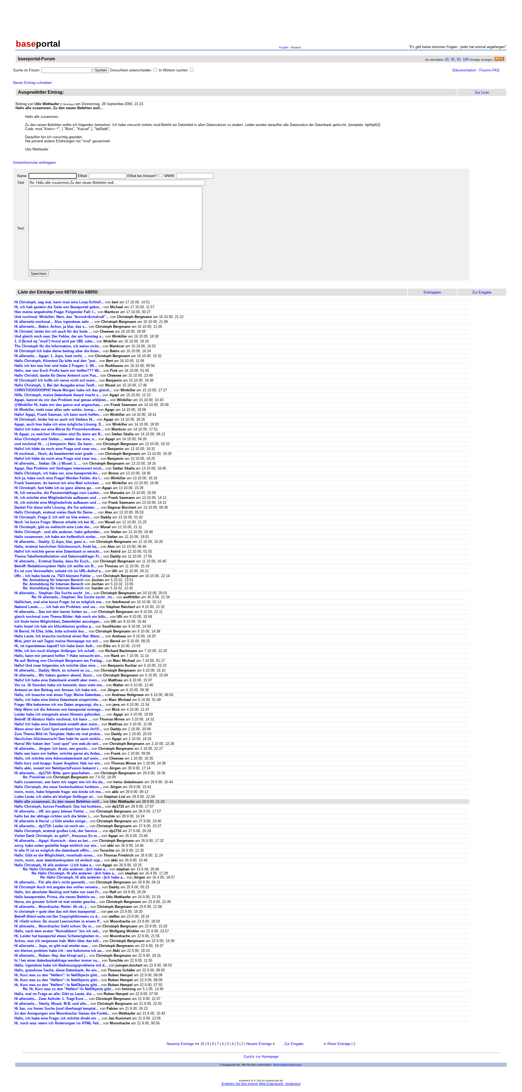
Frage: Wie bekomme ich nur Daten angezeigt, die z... (59, 705)
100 (465, 59)
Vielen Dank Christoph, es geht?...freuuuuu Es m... (57, 836)
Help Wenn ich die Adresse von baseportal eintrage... (59, 709)
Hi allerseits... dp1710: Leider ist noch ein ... (51, 826)
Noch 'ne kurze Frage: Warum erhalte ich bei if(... (55, 522)
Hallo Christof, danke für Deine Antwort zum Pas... (56, 375)
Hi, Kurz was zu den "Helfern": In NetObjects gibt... (57, 975)
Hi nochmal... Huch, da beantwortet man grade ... (55, 454)
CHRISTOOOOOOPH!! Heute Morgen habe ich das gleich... (63, 390)
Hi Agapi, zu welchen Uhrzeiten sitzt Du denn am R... (59, 434)
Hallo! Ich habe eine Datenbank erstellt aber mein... (57, 680)
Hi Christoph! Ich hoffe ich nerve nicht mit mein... (56, 380)
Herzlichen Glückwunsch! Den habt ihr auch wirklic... (59, 739)
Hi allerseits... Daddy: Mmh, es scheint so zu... (53, 670)
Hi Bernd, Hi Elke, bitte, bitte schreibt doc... (51, 631)
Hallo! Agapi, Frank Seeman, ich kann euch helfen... (58, 415)
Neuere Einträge (259, 1044)
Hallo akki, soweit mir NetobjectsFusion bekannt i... (57, 768)
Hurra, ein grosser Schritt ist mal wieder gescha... (56, 902)
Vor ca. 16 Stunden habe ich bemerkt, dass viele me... (59, 685)
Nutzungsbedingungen (287, 1064)
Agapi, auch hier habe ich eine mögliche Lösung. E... (59, 424)
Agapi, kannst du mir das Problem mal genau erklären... (61, 400)
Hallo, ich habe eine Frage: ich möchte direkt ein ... (57, 1018)
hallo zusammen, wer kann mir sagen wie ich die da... (59, 782)
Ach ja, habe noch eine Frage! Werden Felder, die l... (58, 478)
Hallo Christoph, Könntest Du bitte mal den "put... (56, 361)
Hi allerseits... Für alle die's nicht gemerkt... (51, 882)
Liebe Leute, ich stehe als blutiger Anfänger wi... (55, 797)
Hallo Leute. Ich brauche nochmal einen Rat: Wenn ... (59, 636)
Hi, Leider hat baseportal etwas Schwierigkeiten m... (58, 936)
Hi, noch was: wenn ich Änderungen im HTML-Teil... (58, 1023)
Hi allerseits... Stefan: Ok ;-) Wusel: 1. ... (47, 463)
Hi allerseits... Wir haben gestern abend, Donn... (54, 675)
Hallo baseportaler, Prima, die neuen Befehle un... (56, 897)
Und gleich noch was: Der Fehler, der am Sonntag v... (59, 336)
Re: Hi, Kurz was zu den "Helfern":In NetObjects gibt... (68, 989)
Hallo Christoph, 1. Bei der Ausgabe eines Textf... (55, 385)
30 (453, 59)
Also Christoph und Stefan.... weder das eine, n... (55, 439)
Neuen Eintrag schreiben (32, 83)
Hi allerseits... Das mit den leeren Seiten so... (52, 612)
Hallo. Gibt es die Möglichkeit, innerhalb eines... (55, 855)
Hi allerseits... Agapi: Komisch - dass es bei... (52, 841)
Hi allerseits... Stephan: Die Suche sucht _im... (53, 593)
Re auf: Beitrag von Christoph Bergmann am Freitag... (59, 661)
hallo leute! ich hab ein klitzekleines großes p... (54, 626)
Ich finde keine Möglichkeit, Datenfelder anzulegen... (58, 621)
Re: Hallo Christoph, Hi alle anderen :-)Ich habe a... (65, 869)
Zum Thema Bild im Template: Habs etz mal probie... (58, 734)
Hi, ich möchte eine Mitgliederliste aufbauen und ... (57, 498)
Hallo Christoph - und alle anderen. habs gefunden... (58, 532)
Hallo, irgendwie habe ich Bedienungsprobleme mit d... (61, 965)
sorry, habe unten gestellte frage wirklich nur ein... (56, 846)
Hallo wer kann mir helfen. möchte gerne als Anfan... (58, 753)
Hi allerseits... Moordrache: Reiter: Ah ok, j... (51, 907)
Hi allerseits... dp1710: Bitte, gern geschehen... (53, 773)
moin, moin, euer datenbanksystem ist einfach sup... (58, 860)
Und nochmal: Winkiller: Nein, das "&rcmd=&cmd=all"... (61, 317)
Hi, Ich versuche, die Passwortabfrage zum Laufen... (58, 493)
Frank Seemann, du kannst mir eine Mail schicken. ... (59, 483)
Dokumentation (464, 70)
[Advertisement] (261, 18)
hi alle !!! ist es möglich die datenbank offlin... (53, 850)
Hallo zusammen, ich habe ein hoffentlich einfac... (56, 537)
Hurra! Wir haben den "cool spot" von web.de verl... (57, 744)
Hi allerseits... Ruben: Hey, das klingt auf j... (51, 955)
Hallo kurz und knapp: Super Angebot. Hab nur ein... (58, 763)
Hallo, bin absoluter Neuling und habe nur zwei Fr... (58, 892)
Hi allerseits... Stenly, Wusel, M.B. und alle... (51, 1004)
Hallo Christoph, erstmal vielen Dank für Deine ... (55, 512)
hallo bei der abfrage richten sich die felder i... (53, 816)
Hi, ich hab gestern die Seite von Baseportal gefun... (58, 307)
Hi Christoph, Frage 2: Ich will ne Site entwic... (53, 517)
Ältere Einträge (338, 1044)
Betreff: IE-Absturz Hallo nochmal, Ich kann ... (53, 719)
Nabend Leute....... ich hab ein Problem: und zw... (56, 607)
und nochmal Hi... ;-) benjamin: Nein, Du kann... (54, 444)
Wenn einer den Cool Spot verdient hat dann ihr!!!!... (58, 729)
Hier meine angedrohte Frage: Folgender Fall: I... (55, 312)
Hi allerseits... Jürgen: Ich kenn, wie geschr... (52, 749)
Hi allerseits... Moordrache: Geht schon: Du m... (54, 926)
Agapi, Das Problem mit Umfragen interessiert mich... (59, 468)
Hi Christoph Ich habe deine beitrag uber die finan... (58, 351)
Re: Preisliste (34, 777)
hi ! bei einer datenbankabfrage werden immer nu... (57, 960)
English (283, 47)
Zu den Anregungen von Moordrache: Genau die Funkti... (62, 1013)
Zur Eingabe (293, 1044)
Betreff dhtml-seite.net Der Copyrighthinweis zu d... (57, 916)
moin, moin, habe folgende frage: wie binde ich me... (59, 792)
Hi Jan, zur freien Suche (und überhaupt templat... (56, 1008)
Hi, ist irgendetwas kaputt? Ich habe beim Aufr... (54, 646)
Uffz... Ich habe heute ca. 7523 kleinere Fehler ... (54, 576)
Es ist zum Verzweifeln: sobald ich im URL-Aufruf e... (59, 571)
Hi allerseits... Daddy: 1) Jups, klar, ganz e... (51, 542)
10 (447, 59)
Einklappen (432, 292)
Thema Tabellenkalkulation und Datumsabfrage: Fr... (58, 556)
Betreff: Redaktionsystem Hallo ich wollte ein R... (55, 566)
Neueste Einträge (180, 1044)
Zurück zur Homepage (261, 1057)
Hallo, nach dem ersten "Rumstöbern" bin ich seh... (57, 931)
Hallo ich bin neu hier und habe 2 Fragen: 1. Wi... (55, 366)
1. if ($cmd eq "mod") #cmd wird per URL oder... (54, 341)
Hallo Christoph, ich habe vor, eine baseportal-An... (57, 473)
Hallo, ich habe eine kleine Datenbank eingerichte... (57, 700)
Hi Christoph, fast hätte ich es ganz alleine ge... (54, 488)
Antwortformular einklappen (34, 163)
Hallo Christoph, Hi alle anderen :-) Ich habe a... (54, 865)
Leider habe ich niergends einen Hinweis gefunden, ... (59, 714)
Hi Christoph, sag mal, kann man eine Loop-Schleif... (59, 302)
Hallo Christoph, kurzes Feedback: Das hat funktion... (59, 806)
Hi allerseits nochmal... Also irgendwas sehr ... (53, 322)
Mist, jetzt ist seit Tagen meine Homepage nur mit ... (58, 641)
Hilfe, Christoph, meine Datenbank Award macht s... (57, 395)
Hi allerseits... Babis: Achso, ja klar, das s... (51, 327)
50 (459, 59)
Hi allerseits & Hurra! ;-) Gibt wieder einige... (51, 821)
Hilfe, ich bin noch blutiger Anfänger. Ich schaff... (55, 651)
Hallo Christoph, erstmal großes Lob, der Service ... (57, 831)
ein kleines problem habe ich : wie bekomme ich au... (59, 951)
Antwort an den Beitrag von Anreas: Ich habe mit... (57, 690)
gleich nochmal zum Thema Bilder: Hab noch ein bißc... (61, 617)
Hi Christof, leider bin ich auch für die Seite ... (53, 331)
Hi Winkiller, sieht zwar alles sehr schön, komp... (55, 410)
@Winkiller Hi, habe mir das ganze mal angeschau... (58, 405)
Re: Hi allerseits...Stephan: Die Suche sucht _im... (73, 597)
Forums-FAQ (489, 70)
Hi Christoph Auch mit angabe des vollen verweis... (57, 887)
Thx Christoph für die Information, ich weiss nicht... (58, 346)
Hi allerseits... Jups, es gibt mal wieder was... (52, 946)
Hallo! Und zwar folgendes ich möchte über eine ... (57, 665)
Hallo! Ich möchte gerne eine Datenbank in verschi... (58, 551)
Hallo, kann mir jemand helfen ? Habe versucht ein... (58, 656)
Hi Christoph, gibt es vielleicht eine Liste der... (53, 527)
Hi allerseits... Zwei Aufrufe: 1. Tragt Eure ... (51, 999)
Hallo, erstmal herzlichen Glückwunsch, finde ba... (57, 547)
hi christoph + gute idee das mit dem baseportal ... (57, 912)
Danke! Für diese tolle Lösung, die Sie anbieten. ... (57, 507)
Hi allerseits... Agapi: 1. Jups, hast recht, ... (50, 356)
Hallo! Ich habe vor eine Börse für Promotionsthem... (59, 429)
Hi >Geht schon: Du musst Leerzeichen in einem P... (58, 921)
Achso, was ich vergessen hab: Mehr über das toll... (58, 941)
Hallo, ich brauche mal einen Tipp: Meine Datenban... (59, 695)
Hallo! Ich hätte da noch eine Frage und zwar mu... (57, 449)
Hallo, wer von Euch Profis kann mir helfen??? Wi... (58, 371)
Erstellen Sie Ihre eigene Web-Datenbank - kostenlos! (261, 1084)
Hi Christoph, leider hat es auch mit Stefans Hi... (55, 419)
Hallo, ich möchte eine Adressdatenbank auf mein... (57, 758)
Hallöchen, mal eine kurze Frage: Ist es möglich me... (59, 602)
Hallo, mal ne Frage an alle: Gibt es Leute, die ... (55, 994)
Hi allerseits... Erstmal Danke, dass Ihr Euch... (53, 561)
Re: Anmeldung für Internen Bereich (53, 580)
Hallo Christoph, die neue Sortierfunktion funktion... (58, 787)
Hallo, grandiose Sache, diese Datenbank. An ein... (57, 970)
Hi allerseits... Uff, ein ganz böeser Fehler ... (51, 811)
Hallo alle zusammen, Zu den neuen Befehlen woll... (58, 802)
